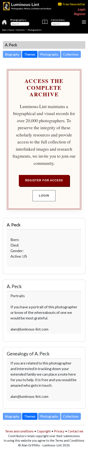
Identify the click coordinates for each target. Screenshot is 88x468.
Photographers (35, 30)
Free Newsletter (74, 4)
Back (4, 30)
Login (81, 9)
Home (11, 30)
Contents (20, 30)
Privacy (59, 431)
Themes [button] (29, 54)
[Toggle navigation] (83, 22)
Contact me (75, 431)
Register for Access (44, 180)
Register (79, 14)
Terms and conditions (19, 431)
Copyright (44, 431)
